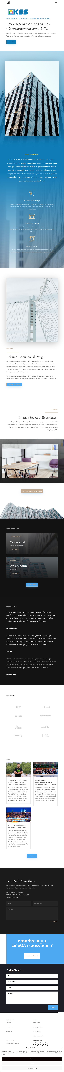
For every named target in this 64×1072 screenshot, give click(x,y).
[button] (61, 1048)
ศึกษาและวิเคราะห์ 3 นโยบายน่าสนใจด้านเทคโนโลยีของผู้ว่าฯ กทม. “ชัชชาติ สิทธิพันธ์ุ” (17, 782)
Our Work (11, 41)
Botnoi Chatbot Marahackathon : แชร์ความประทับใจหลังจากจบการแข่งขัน (45, 782)
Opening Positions (38, 1027)
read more (15, 549)
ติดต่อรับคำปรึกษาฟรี (32, 956)
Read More (32, 856)
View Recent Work (14, 384)
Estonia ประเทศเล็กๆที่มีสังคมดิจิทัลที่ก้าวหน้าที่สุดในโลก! (18, 827)
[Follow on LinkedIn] (45, 1044)
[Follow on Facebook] (35, 1044)
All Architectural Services (32, 491)
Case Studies (36, 1022)
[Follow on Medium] (40, 1044)
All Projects (31, 584)
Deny (32, 1063)
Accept (32, 1059)
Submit (54, 921)
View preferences (32, 1068)
